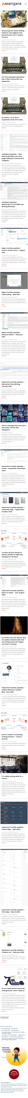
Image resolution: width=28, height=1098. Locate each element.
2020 (10, 559)
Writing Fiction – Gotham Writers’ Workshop (12, 1037)
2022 (9, 163)
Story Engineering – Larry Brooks (10, 1028)
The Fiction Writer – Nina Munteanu (10, 1030)
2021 (8, 432)
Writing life (14, 122)
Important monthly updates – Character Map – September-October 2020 (13, 509)
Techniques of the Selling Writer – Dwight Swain (13, 1035)
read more (4, 50)
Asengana (11, 122)
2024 (9, 122)
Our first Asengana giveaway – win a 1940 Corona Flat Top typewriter (14, 79)
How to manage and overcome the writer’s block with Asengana (14, 428)
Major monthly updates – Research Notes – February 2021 (12, 335)
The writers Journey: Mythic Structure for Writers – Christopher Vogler (14, 1032)
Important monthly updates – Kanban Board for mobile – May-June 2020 (13, 690)
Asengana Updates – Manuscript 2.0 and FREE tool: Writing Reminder (13, 204)
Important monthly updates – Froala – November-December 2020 (13, 468)
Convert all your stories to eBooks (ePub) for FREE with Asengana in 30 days (12, 555)
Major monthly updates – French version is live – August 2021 (13, 250)
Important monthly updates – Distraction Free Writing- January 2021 (13, 384)
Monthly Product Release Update (17, 163)
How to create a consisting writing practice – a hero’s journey (12, 737)
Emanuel (4, 122)
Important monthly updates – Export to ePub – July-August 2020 (13, 593)
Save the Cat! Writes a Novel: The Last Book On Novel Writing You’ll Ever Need (13, 1039)
